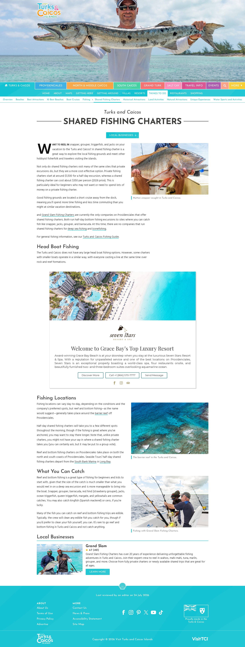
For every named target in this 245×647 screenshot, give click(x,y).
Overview (8, 99)
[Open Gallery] (169, 194)
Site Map (78, 624)
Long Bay (105, 462)
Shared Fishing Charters (107, 99)
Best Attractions (35, 99)
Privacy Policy (45, 619)
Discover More (90, 375)
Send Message (154, 375)
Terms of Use (45, 613)
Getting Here (84, 93)
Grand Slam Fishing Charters (58, 215)
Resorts (139, 93)
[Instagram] (121, 383)
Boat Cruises (73, 99)
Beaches (20, 99)
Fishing (86, 99)
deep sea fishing (77, 229)
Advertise (42, 624)
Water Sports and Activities (227, 99)
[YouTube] (153, 612)
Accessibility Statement (87, 619)
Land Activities (156, 99)
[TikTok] (161, 612)
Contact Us (80, 608)
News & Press (81, 613)
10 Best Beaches (55, 99)
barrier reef (101, 413)
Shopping (197, 93)
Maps (69, 93)
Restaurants (178, 93)
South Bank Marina (85, 462)
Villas (126, 93)
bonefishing (99, 229)
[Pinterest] (138, 612)
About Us (42, 608)
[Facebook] (114, 383)
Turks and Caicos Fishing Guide (101, 237)
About (58, 93)
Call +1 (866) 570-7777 (122, 375)
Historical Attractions (134, 99)
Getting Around (107, 93)
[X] (146, 612)
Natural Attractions (177, 99)
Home (46, 93)
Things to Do (157, 93)
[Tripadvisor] (128, 383)
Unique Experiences (200, 99)
